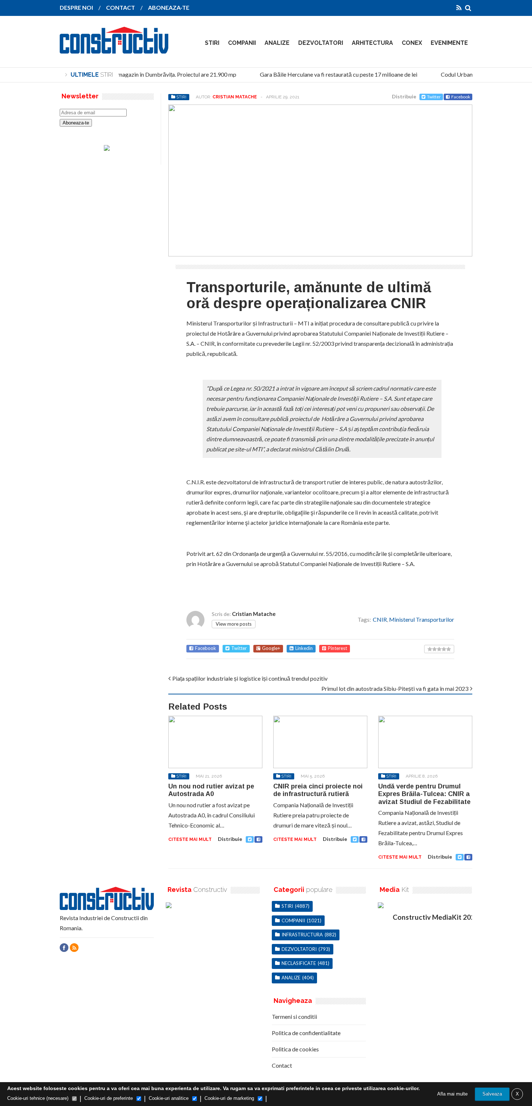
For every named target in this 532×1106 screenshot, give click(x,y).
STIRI (212, 42)
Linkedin (304, 648)
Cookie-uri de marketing (229, 1098)
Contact (282, 1065)
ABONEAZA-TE (168, 7)
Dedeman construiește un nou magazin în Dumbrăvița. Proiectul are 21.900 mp (134, 74)
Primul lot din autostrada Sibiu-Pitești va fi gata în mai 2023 (394, 688)
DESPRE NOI (76, 7)
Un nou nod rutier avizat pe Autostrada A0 (211, 790)
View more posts (234, 624)
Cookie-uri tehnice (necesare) (37, 1098)
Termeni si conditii (294, 1016)
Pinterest (337, 648)
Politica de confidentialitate (306, 1032)
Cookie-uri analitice (169, 1098)
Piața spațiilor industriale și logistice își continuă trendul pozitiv (250, 678)
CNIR (380, 619)
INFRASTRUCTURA (302, 934)
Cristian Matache (234, 96)
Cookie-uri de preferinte (108, 1098)
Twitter (434, 96)
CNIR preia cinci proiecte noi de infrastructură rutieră (318, 790)
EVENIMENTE (449, 42)
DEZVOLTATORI (320, 42)
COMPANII (242, 42)
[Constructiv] (114, 48)
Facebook (460, 96)
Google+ (271, 648)
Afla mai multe (452, 1094)
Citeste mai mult (190, 839)
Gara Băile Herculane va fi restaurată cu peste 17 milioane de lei (333, 74)
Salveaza (492, 1094)
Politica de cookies (295, 1049)
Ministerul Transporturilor (421, 619)
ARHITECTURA (372, 42)
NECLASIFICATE (299, 963)
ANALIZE (277, 42)
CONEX (412, 42)
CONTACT (120, 7)
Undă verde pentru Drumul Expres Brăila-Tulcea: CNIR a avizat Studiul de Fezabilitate (424, 794)
